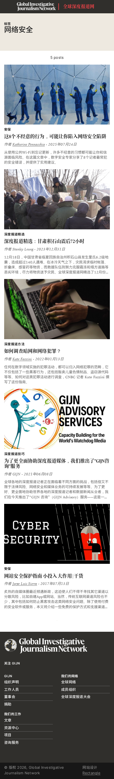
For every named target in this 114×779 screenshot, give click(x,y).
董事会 (9, 696)
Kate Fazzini (22, 359)
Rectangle (91, 773)
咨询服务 (11, 742)
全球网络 (68, 682)
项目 (8, 735)
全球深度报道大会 (75, 696)
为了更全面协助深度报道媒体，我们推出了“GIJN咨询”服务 (56, 463)
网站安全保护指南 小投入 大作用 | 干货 (44, 576)
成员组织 (68, 689)
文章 (8, 720)
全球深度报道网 (79, 6)
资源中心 (11, 727)
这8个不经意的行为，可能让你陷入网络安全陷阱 (55, 136)
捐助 (8, 704)
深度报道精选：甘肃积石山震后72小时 (44, 241)
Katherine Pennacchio (28, 144)
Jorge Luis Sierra (24, 584)
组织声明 (11, 682)
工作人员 (11, 689)
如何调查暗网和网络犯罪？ (32, 351)
